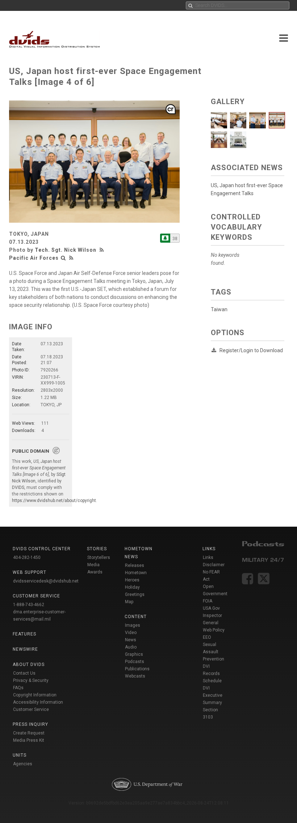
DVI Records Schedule (212, 673)
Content (136, 616)
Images (132, 625)
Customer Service (31, 709)
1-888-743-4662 (28, 604)
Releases (134, 565)
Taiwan (219, 309)
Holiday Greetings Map (135, 594)
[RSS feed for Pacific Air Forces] (71, 258)
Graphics (134, 654)
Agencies (22, 763)
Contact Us (24, 673)
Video (131, 632)
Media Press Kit (28, 740)
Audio (131, 647)
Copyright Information (35, 695)
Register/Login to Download (251, 350)
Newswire (25, 649)
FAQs (18, 687)
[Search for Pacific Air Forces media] (63, 258)
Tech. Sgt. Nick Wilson (65, 250)
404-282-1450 (27, 557)
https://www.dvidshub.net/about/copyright (54, 500)
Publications (137, 668)
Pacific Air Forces (34, 258)
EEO (207, 637)
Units (19, 755)
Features (24, 634)
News (130, 639)
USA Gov (211, 608)
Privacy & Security (31, 680)
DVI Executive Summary (212, 695)
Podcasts (134, 661)
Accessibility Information (38, 702)
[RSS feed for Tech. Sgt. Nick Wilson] (102, 250)
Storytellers (98, 557)
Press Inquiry (30, 724)
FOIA (207, 601)
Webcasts (135, 676)
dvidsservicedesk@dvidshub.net (46, 581)
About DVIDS (29, 664)
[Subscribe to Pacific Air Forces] (165, 238)
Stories (97, 548)
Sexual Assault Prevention (213, 652)
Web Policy (214, 630)
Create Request (29, 733)
